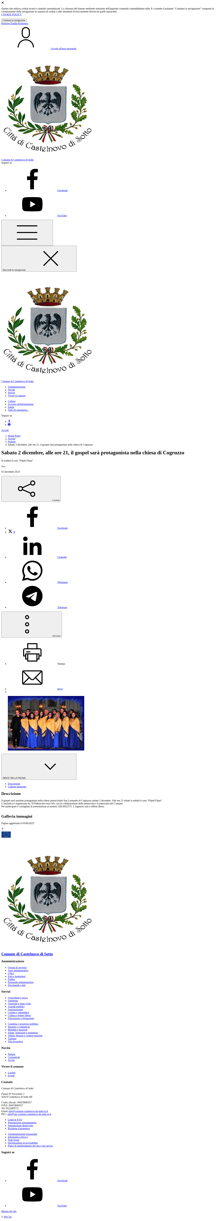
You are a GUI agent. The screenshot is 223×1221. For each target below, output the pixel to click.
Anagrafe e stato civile (19, 1003)
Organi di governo (17, 967)
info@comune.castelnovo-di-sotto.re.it (28, 1111)
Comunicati (14, 1057)
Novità (11, 438)
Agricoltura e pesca (18, 997)
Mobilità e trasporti (17, 1029)
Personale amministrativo (21, 982)
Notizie (11, 441)
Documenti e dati (16, 985)
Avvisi (11, 1060)
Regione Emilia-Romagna (14, 23)
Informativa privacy (18, 1137)
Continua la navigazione (14, 20)
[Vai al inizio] (2, 829)
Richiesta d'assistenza (19, 1128)
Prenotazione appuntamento (22, 1122)
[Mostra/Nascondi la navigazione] (27, 233)
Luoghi (11, 1072)
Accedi (5, 430)
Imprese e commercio (19, 1026)
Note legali (13, 1140)
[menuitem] (38, 528)
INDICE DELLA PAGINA (14, 778)
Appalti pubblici (16, 1006)
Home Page (14, 435)
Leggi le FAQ (15, 1119)
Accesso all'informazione (21, 404)
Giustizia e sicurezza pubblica (23, 1023)
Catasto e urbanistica (18, 1012)
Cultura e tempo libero (19, 1015)
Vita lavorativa (15, 1041)
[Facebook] (9, 421)
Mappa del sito (8, 1211)
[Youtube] (9, 424)
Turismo (12, 1038)
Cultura (12, 401)
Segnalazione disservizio (20, 1125)
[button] (16, 386)
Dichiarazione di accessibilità (23, 1142)
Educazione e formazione (21, 1018)
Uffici (11, 973)
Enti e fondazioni (16, 976)
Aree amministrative (18, 970)
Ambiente (13, 1000)
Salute (11, 407)
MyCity (8, 1216)
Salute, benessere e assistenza (23, 1032)
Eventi (11, 1075)
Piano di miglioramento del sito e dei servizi (30, 1145)
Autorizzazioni (15, 1009)
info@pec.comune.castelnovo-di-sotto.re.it (29, 1114)
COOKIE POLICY (11, 14)
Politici (11, 979)
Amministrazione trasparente (22, 1134)
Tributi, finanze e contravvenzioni (25, 1035)
